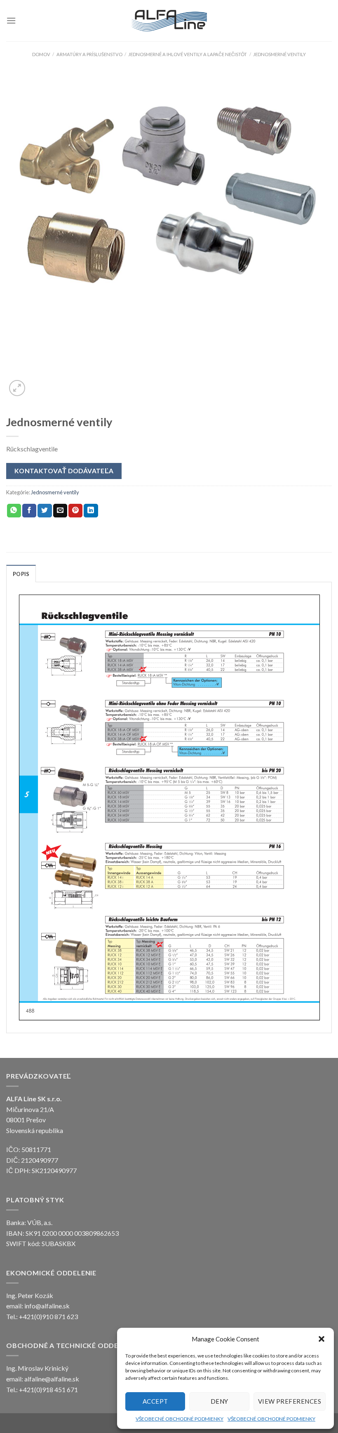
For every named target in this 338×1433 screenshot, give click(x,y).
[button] (321, 1339)
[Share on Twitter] (45, 511)
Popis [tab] (21, 574)
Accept (155, 1401)
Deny (219, 1401)
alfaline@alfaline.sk (51, 1379)
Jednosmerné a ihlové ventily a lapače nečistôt (187, 54)
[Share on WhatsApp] (14, 511)
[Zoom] (17, 388)
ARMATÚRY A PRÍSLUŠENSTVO (89, 54)
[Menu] (11, 20)
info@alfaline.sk (47, 1306)
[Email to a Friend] (60, 511)
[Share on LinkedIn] (91, 511)
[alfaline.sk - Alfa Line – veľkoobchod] (169, 20)
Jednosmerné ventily (279, 54)
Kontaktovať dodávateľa (64, 471)
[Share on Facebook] (29, 511)
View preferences (289, 1401)
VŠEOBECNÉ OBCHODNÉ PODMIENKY (179, 1419)
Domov (41, 54)
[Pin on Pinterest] (75, 511)
